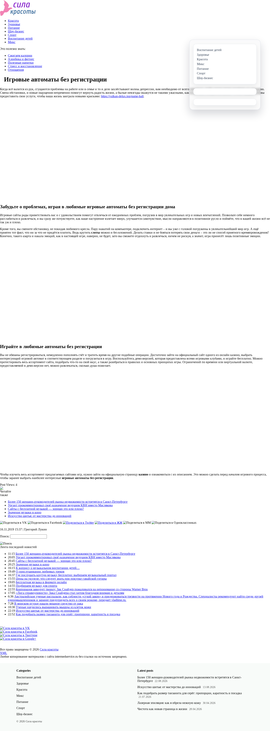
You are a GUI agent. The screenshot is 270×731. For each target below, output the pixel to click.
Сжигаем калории (20, 55)
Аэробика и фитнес (21, 59)
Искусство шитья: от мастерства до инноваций (39, 516)
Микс (11, 42)
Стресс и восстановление (25, 66)
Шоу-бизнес (16, 31)
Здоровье (14, 24)
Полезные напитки (21, 62)
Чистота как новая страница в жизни (162, 709)
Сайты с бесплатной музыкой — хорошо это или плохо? (46, 508)
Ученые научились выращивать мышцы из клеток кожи (53, 607)
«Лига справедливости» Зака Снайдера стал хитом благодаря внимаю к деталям (70, 593)
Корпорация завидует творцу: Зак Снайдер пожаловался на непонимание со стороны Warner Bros (82, 589)
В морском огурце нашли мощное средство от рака (48, 603)
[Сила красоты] (18, 14)
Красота (13, 20)
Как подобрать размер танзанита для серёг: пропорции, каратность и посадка (68, 614)
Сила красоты (49, 649)
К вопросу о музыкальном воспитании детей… (48, 568)
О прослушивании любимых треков (40, 571)
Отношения (16, 69)
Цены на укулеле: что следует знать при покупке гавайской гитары (61, 578)
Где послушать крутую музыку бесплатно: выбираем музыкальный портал (66, 575)
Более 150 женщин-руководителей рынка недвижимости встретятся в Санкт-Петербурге (67, 501)
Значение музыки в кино (24, 512)
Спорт (12, 35)
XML (3, 653)
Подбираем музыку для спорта (36, 585)
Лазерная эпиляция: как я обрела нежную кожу (169, 702)
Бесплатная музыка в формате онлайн (41, 582)
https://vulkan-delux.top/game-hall (122, 96)
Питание (14, 27)
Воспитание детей (20, 38)
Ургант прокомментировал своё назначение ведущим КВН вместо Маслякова (60, 505)
